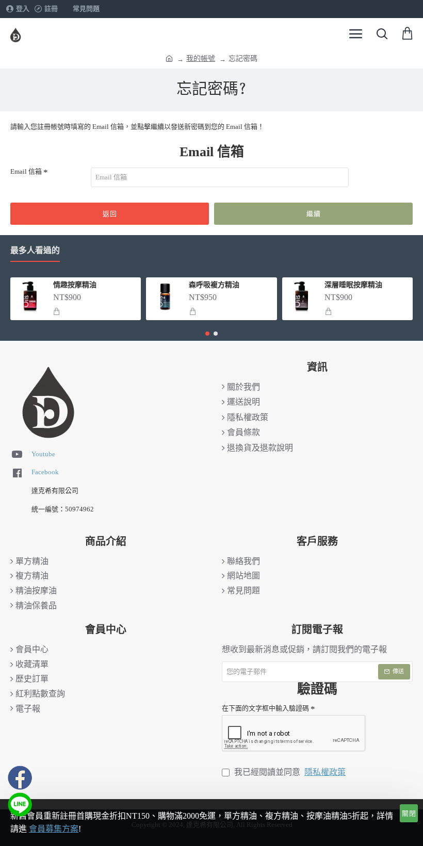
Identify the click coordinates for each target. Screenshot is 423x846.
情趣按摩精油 (74, 285)
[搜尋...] (381, 33)
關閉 (409, 813)
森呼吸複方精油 (214, 285)
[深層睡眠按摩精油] (301, 296)
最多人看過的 (35, 250)
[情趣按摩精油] (29, 296)
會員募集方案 (53, 828)
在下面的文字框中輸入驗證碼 (265, 708)
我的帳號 (200, 58)
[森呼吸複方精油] (165, 296)
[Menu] (355, 33)
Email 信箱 (26, 171)
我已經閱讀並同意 (289, 772)
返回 (110, 214)
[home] (169, 57)
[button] (56, 311)
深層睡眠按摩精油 (353, 285)
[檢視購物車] (407, 33)
